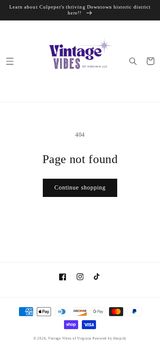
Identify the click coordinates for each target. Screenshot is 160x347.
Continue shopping (80, 187)
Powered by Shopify (110, 338)
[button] (9, 61)
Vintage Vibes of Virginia (69, 338)
